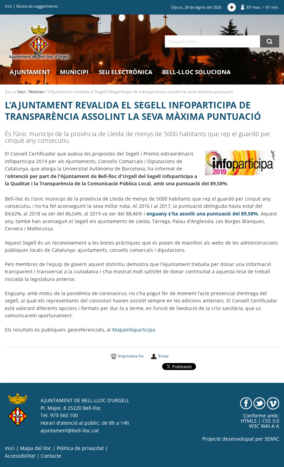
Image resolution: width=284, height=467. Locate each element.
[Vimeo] (273, 403)
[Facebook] (246, 403)
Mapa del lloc (35, 448)
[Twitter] (260, 403)
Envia (163, 356)
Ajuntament (30, 72)
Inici (8, 6)
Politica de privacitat (80, 448)
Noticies (36, 92)
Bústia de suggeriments (37, 6)
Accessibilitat (20, 456)
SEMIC (272, 439)
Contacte (51, 456)
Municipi (74, 72)
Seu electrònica (125, 72)
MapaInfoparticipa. (134, 330)
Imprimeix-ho (131, 356)
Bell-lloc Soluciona (196, 72)
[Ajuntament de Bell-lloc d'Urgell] (39, 42)
